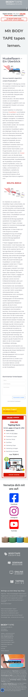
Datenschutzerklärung (7, 638)
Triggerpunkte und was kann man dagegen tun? (14, 596)
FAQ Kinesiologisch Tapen (7, 642)
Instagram (14, 517)
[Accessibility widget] (2, 690)
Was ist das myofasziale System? (9, 610)
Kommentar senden (18, 397)
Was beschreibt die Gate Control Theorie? (12, 615)
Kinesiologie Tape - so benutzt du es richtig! (12, 617)
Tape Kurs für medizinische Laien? (10, 613)
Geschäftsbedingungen (7, 640)
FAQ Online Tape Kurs (6, 644)
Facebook (14, 504)
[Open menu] (26, 8)
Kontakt (3, 648)
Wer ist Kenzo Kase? (6, 603)
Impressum (4, 646)
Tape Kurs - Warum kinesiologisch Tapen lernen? (13, 593)
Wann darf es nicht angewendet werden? (12, 598)
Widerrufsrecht (5, 650)
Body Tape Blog (19, 591)
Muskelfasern (13, 112)
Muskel (22, 153)
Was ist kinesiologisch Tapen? (8, 608)
